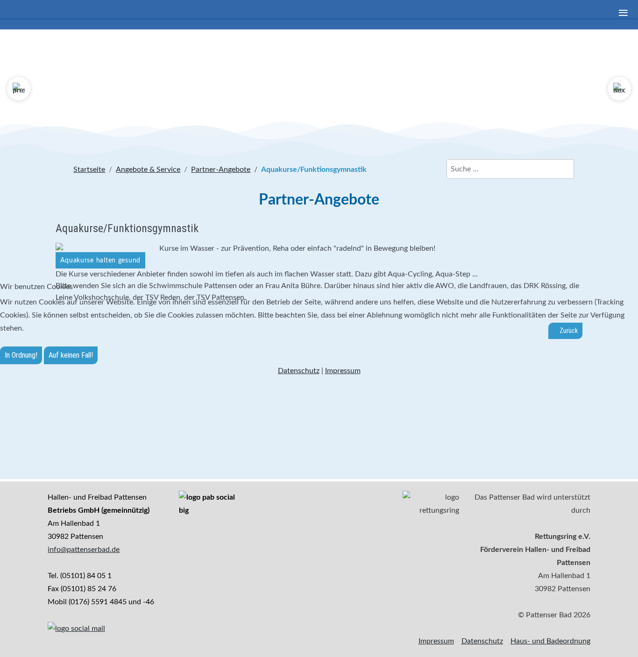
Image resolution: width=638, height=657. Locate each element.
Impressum (343, 370)
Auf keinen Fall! (71, 355)
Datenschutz (298, 370)
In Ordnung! (21, 355)
